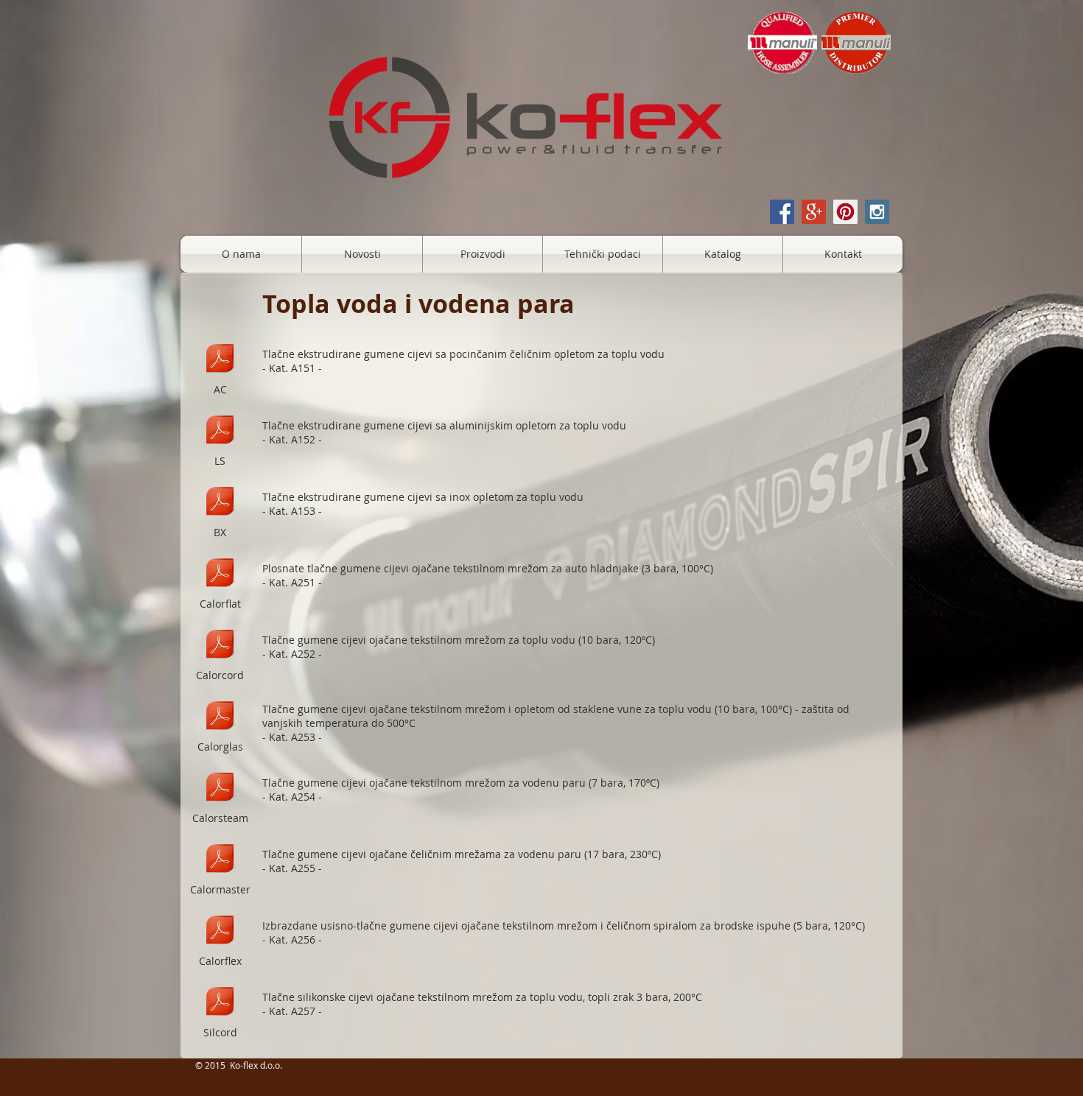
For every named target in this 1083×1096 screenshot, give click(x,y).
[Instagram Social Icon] (877, 212)
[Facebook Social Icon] (782, 212)
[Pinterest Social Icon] (845, 212)
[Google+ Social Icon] (814, 212)
